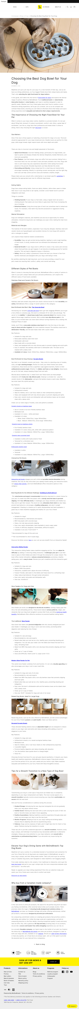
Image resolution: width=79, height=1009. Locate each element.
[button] (19, 7)
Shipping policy (23, 983)
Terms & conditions (39, 974)
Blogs (22, 16)
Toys (5, 985)
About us (58, 7)
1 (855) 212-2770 (21, 1000)
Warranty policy (23, 980)
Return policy (22, 978)
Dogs (15, 7)
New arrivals (8, 971)
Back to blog (40, 944)
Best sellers (7, 976)
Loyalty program (52, 974)
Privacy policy (37, 976)
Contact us (21, 971)
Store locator (22, 976)
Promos (6, 974)
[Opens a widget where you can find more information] (72, 1006)
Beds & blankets (9, 978)
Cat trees (7, 983)
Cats (27, 7)
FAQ (19, 974)
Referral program (52, 971)
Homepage (14, 16)
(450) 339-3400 (9, 1000)
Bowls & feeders (9, 980)
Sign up (53, 961)
